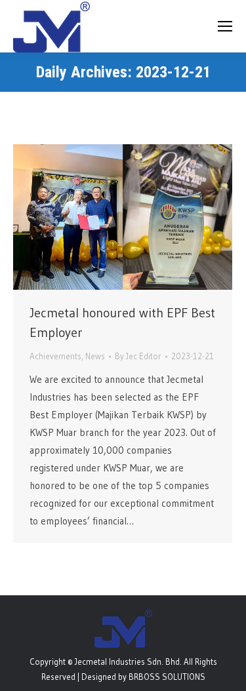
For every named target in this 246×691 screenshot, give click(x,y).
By (138, 356)
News (95, 356)
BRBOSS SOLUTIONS (167, 676)
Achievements (55, 356)
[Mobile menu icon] (225, 26)
